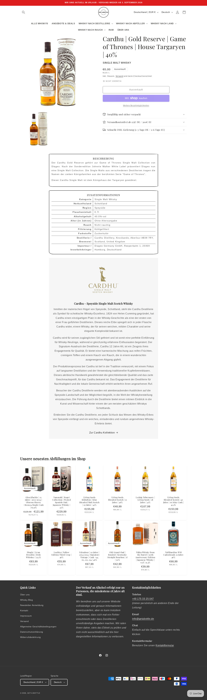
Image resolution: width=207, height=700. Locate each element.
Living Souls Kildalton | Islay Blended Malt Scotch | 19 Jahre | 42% (89, 501)
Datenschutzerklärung (31, 632)
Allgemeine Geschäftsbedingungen (38, 626)
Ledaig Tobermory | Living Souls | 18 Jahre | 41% (145, 500)
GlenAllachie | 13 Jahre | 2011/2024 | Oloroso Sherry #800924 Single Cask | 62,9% (33, 502)
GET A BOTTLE (33, 693)
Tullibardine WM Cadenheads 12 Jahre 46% (173, 555)
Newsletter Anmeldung (31, 605)
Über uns (25, 594)
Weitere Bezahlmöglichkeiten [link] (136, 105)
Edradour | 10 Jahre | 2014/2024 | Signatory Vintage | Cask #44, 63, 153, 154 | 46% (89, 556)
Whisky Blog (26, 600)
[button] (23, 12)
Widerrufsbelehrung (30, 637)
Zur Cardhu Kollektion (102, 432)
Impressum (26, 616)
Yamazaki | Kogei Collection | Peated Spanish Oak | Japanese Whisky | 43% (61, 502)
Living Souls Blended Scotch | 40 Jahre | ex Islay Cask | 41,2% (173, 501)
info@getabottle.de (143, 618)
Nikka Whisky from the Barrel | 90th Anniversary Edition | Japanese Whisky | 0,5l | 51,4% (145, 557)
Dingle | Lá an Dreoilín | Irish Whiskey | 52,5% (33, 555)
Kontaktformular (165, 645)
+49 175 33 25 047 (143, 598)
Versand (119, 76)
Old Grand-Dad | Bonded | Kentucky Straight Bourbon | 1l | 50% (117, 556)
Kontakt (24, 610)
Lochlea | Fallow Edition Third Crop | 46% (62, 555)
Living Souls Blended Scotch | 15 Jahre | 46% (117, 500)
